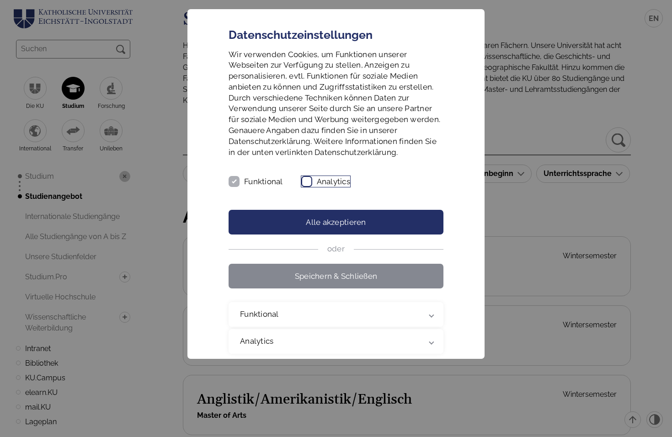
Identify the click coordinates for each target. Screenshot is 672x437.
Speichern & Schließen (336, 276)
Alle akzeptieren (336, 222)
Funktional (263, 181)
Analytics (333, 181)
